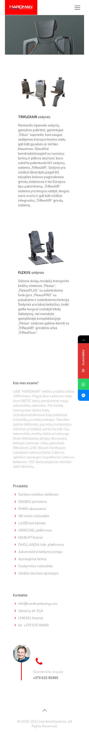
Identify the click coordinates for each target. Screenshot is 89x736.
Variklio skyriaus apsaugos (38, 573)
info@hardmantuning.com (38, 604)
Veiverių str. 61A (30, 611)
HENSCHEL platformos (35, 530)
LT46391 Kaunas (30, 618)
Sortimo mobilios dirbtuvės (38, 494)
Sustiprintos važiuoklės (35, 566)
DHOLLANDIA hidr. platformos (41, 545)
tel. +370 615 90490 (33, 625)
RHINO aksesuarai (32, 509)
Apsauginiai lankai (32, 559)
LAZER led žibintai (31, 523)
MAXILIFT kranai (30, 537)
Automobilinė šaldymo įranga (40, 552)
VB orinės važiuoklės (33, 516)
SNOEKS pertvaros (32, 502)
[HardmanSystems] (21, 7)
